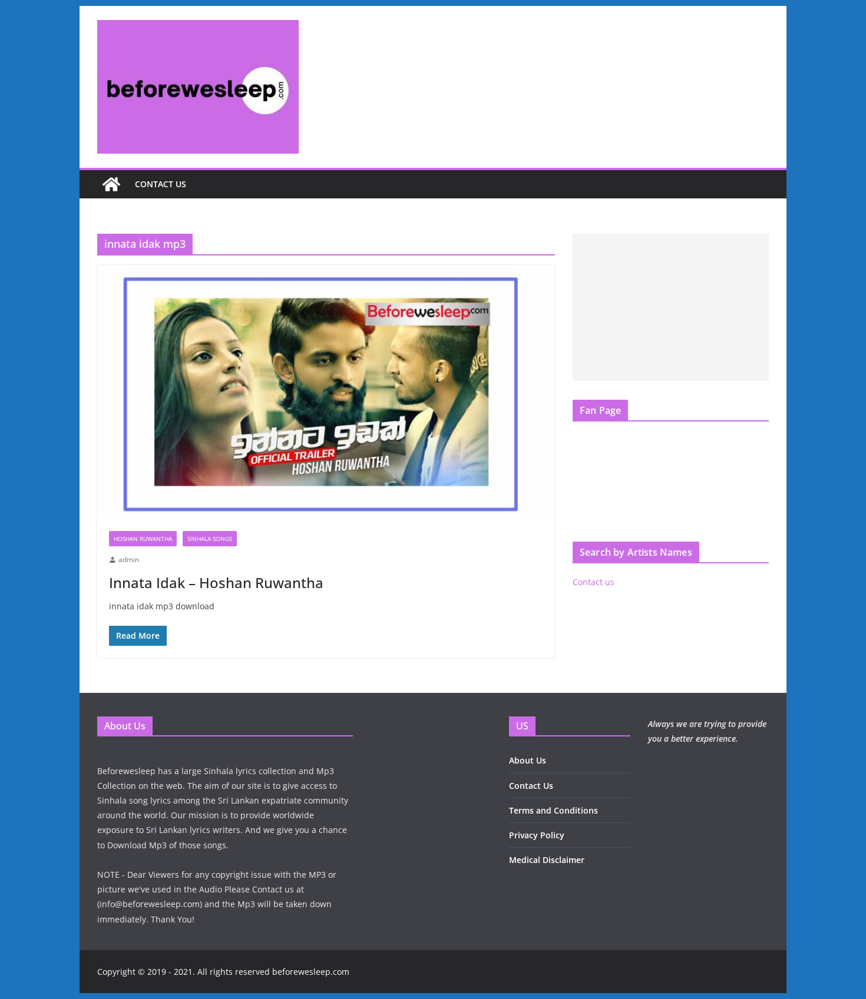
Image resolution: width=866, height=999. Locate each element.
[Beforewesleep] (111, 184)
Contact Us (531, 785)
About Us (527, 760)
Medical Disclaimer (546, 859)
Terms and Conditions (553, 810)
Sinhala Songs (209, 539)
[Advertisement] (671, 307)
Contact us (160, 184)
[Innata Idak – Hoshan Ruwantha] (326, 392)
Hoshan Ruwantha (143, 539)
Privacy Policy (536, 835)
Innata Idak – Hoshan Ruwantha (216, 582)
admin (128, 560)
